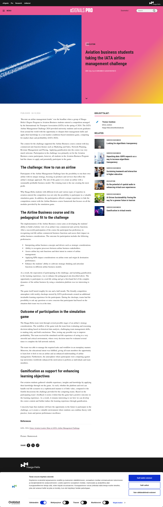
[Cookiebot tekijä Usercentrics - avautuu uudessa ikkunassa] (14, 502)
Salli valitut (144, 485)
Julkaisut (27, 3)
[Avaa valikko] (4, 10)
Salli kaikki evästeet (144, 478)
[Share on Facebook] (28, 445)
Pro (12, 3)
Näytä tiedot (117, 503)
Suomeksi (125, 11)
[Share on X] (33, 445)
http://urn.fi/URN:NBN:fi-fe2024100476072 (102, 71)
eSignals (6, 3)
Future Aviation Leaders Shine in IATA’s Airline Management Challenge (55, 428)
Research (18, 3)
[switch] (66, 502)
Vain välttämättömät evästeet (144, 492)
